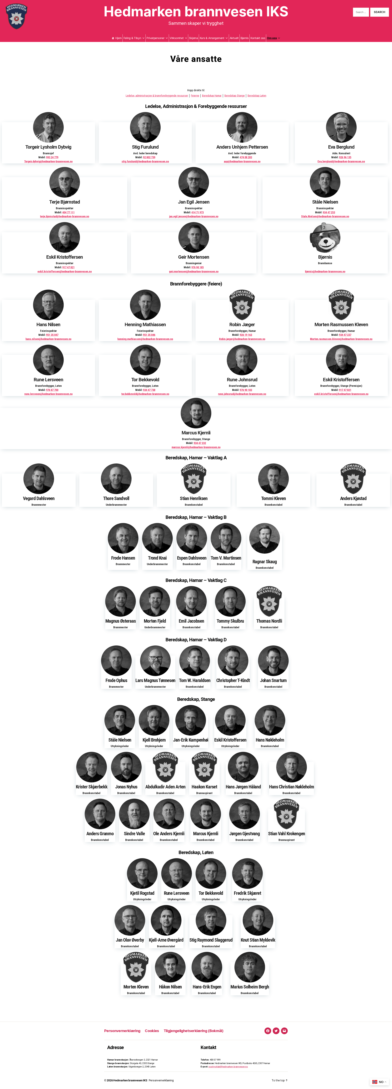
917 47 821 (68, 267)
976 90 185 (197, 267)
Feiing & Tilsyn (132, 38)
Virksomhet (177, 38)
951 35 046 (149, 334)
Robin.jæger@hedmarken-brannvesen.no (242, 339)
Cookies (152, 1031)
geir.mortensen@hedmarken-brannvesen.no (194, 271)
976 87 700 (52, 390)
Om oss (272, 38)
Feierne (195, 95)
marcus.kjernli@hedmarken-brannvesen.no (196, 447)
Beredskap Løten (257, 95)
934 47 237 (345, 334)
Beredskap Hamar (212, 95)
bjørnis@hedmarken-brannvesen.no (325, 271)
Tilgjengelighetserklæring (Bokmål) (193, 1031)
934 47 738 (149, 390)
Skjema (193, 38)
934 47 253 (329, 212)
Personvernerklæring (122, 1031)
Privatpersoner (155, 38)
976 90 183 (246, 390)
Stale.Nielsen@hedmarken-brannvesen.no (325, 216)
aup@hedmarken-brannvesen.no (242, 161)
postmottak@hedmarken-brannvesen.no (228, 1066)
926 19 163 (246, 334)
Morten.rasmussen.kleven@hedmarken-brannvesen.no (341, 339)
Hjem (118, 38)
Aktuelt (234, 38)
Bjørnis (244, 38)
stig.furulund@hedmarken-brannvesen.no (145, 161)
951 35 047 (52, 334)
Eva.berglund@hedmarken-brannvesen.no (341, 161)
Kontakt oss (257, 38)
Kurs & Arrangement (212, 38)
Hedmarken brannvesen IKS (196, 14)
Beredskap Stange (234, 95)
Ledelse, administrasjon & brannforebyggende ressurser (157, 95)
